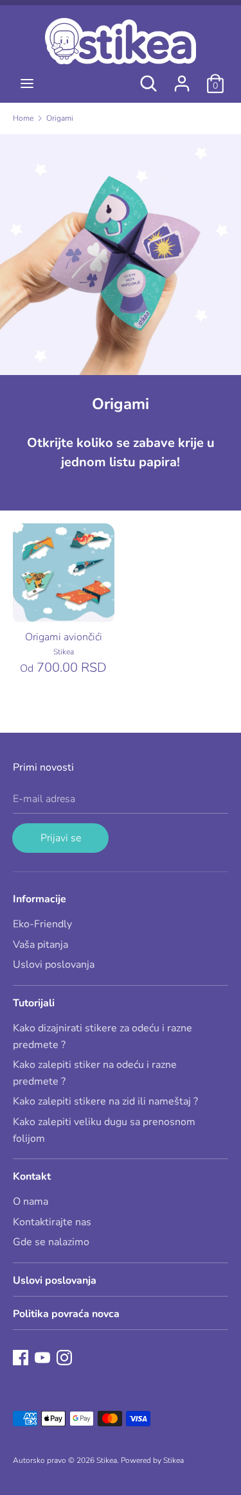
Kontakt (32, 1176)
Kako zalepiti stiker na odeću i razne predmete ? (95, 1073)
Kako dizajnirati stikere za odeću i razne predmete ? (102, 1036)
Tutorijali (34, 1003)
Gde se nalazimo (51, 1242)
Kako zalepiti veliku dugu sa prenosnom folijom (104, 1130)
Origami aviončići (63, 637)
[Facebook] (20, 1357)
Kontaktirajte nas (52, 1222)
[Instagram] (64, 1357)
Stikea (106, 1460)
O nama (30, 1201)
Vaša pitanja (40, 945)
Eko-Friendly (42, 924)
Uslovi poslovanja (53, 964)
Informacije (39, 899)
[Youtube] (42, 1357)
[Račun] (182, 78)
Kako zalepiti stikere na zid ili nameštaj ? (105, 1101)
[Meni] (27, 83)
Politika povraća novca (66, 1314)
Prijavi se (60, 838)
